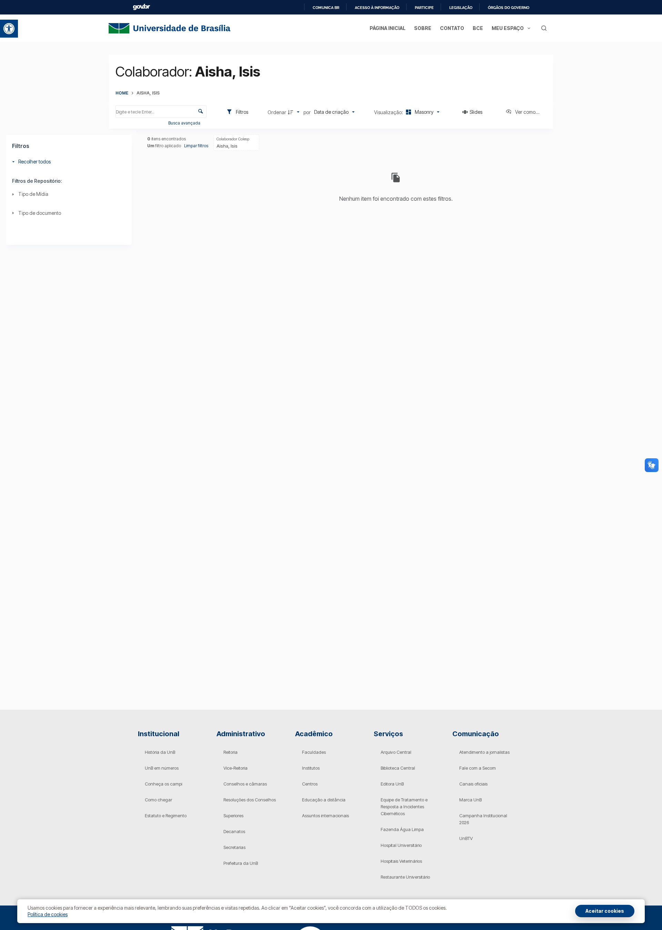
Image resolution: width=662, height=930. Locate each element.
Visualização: (389, 112)
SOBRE (422, 28)
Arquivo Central (396, 752)
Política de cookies (48, 914)
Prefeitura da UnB (240, 863)
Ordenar (277, 112)
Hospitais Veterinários (401, 861)
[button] (9, 29)
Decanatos (234, 831)
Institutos (311, 768)
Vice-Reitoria (235, 768)
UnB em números (162, 768)
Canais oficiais (473, 784)
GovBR (141, 7)
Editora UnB (392, 784)
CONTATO (452, 28)
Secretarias (234, 847)
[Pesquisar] (543, 28)
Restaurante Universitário (405, 877)
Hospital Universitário (401, 845)
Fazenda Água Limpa (402, 829)
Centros (310, 784)
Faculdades (314, 752)
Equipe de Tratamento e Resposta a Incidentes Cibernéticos (404, 806)
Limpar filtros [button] (196, 145)
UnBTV (466, 838)
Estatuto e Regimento (166, 815)
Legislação (460, 7)
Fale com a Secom (477, 768)
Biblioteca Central (398, 768)
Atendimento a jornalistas (484, 752)
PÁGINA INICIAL (387, 28)
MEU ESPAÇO (508, 28)
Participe (424, 7)
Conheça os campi (163, 784)
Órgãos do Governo (508, 7)
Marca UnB (470, 799)
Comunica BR (326, 7)
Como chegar (158, 799)
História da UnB (160, 752)
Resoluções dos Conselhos (249, 799)
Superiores (233, 815)
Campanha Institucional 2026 (483, 819)
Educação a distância (323, 799)
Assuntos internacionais (325, 815)
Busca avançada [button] (184, 123)
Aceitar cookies (604, 911)
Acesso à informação (377, 7)
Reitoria (230, 752)
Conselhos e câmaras (245, 784)
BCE (478, 28)
